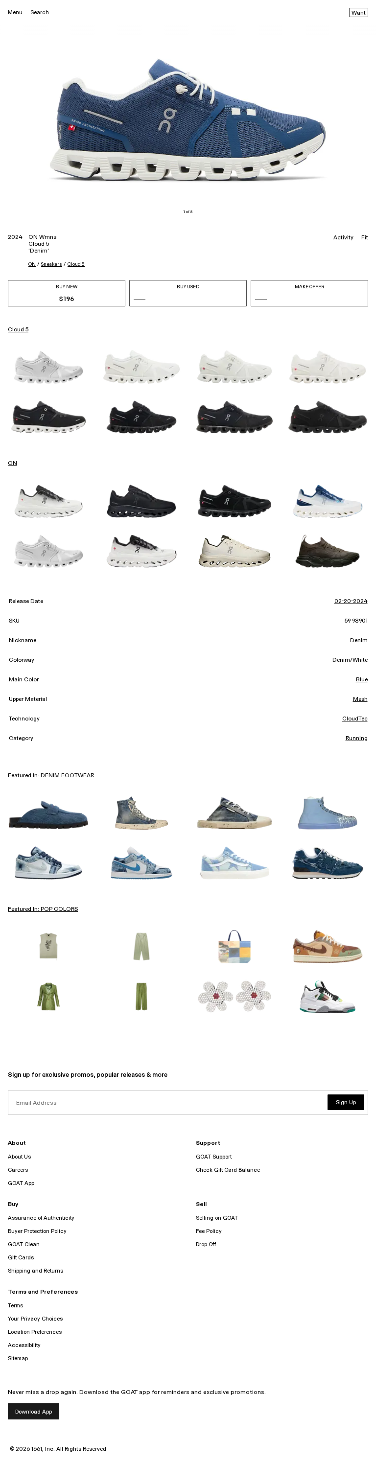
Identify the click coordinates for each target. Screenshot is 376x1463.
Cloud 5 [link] (18, 330)
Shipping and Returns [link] (35, 1271)
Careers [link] (18, 1170)
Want (359, 13)
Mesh (360, 699)
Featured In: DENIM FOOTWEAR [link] (51, 776)
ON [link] (12, 463)
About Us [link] (19, 1157)
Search (39, 12)
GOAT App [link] (21, 1183)
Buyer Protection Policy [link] (37, 1231)
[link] (48, 367)
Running (357, 739)
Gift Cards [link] (21, 1257)
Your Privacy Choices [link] (35, 1319)
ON (32, 264)
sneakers (51, 264)
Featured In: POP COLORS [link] (43, 909)
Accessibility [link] (24, 1345)
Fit (364, 238)
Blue (362, 680)
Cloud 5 (76, 264)
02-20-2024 (351, 601)
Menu (15, 12)
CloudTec (355, 719)
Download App (33, 1412)
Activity (343, 238)
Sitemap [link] (18, 1358)
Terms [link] (15, 1305)
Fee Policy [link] (209, 1231)
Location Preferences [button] (35, 1332)
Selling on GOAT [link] (217, 1218)
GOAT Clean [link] (24, 1244)
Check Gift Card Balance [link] (228, 1170)
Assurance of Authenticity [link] (41, 1218)
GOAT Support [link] (214, 1157)
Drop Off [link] (206, 1244)
